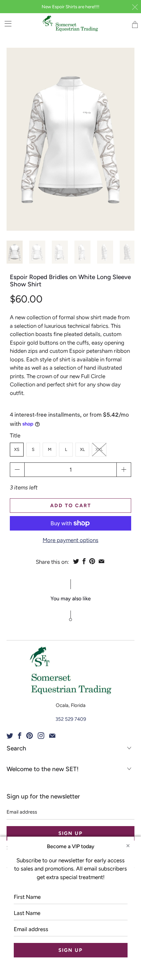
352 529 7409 (70, 719)
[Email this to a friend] (101, 561)
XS (16, 449)
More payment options (70, 540)
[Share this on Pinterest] (92, 561)
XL (82, 449)
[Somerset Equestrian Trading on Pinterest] (29, 735)
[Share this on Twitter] (76, 561)
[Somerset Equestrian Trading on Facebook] (19, 735)
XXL (99, 449)
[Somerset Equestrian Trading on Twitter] (10, 735)
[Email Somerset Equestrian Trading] (52, 735)
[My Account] (5, 23)
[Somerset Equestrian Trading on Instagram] (41, 735)
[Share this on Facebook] (84, 561)
